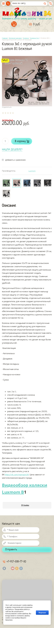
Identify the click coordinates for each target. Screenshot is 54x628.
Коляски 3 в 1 (34, 38)
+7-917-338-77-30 (16, 561)
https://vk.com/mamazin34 (17, 474)
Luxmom (32, 171)
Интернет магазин (15, 38)
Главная (5, 38)
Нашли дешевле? (12, 149)
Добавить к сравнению (15, 160)
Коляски (26, 38)
